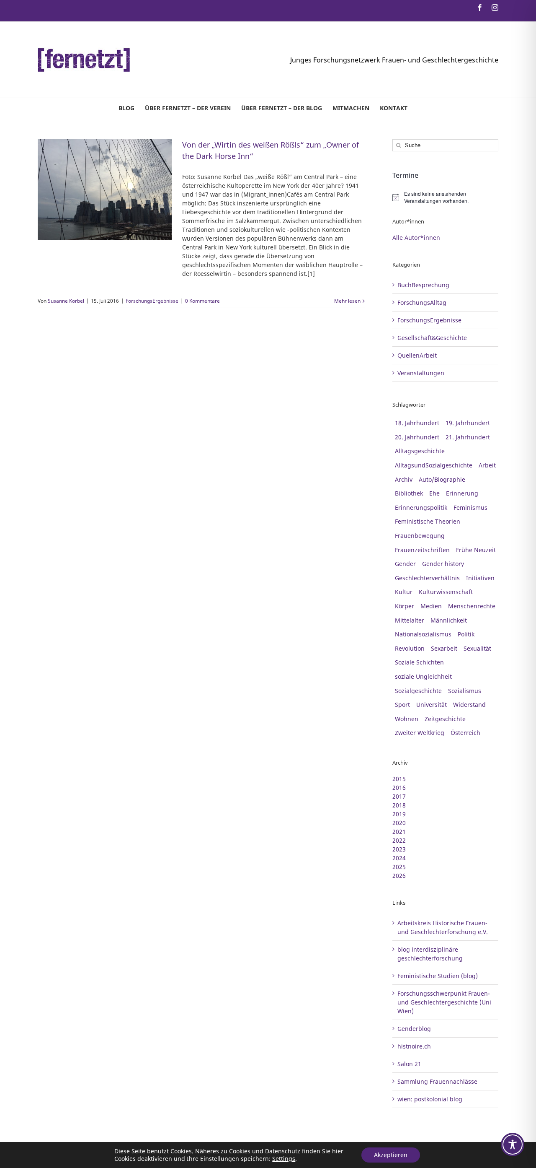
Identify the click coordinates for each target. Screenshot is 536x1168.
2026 (399, 876)
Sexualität (477, 648)
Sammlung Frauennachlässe (437, 1081)
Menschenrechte (471, 606)
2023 (399, 849)
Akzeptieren (390, 1155)
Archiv (403, 479)
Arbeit (487, 465)
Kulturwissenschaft (446, 592)
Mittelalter (409, 620)
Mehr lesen (347, 300)
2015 (399, 779)
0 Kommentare (202, 300)
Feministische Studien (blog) (437, 976)
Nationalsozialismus (423, 634)
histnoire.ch (414, 1046)
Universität (431, 705)
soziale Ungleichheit (423, 676)
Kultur (403, 592)
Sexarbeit (444, 648)
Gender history (443, 564)
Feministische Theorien (427, 521)
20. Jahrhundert (417, 437)
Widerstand (469, 705)
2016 (399, 788)
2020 (399, 823)
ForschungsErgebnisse (152, 300)
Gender (405, 564)
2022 (399, 840)
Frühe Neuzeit (476, 550)
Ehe (434, 493)
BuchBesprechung (423, 285)
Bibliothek (409, 493)
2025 (399, 867)
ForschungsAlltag (421, 302)
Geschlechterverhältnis (427, 578)
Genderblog (414, 1029)
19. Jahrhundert (468, 423)
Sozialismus (464, 691)
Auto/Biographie (442, 479)
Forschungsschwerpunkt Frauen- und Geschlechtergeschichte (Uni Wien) (444, 1002)
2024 (399, 858)
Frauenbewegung (420, 536)
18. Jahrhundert (417, 423)
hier (337, 1151)
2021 (399, 832)
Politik (466, 634)
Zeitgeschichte (445, 719)
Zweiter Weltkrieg (419, 733)
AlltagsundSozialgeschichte (433, 465)
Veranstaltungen (420, 373)
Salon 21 (409, 1064)
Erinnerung (462, 493)
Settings (283, 1159)
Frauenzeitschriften (422, 550)
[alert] (445, 197)
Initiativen (480, 578)
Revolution (410, 648)
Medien (431, 606)
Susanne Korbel (66, 300)
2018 (399, 805)
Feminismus (470, 507)
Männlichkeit (448, 620)
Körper (404, 606)
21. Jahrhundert (468, 437)
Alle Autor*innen (416, 237)
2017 (399, 796)
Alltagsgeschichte (420, 451)
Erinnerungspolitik (421, 507)
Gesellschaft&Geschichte (432, 338)
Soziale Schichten (419, 662)
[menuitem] (126, 106)
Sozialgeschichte (418, 691)
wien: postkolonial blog (429, 1099)
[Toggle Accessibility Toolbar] (512, 1144)
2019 (399, 814)
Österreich (465, 733)
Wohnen (406, 719)
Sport (402, 705)
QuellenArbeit (417, 355)
